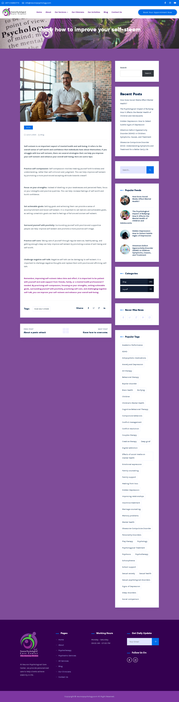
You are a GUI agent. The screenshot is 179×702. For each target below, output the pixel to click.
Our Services (60, 12)
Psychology (142, 541)
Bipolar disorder (129, 383)
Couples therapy (129, 435)
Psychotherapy (141, 554)
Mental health (128, 522)
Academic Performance (132, 345)
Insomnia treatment (131, 503)
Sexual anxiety (128, 573)
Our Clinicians (78, 12)
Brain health (127, 390)
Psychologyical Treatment (133, 548)
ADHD (124, 351)
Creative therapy (129, 441)
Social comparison (130, 599)
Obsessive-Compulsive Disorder (136, 528)
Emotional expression (132, 464)
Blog (106, 12)
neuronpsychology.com (87, 696)
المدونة (137, 289)
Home (39, 12)
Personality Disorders (131, 535)
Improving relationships (133, 496)
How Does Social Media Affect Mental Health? (141, 198)
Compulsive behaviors (132, 416)
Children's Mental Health (133, 403)
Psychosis (126, 554)
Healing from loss (130, 483)
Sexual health (145, 573)
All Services (63, 661)
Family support (129, 477)
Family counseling (130, 470)
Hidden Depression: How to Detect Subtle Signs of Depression (142, 233)
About (48, 12)
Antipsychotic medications (134, 358)
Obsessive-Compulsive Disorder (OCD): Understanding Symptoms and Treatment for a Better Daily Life (137, 146)
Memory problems (130, 515)
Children (126, 396)
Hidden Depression (130, 490)
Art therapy (127, 371)
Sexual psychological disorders (136, 580)
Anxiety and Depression (132, 364)
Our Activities (94, 12)
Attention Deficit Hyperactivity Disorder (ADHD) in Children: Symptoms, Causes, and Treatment (135, 133)
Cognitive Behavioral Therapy (135, 409)
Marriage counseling (131, 509)
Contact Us (117, 12)
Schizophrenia (128, 560)
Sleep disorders (129, 593)
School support (129, 567)
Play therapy (127, 541)
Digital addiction (129, 448)
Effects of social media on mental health (133, 456)
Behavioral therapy (130, 377)
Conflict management (131, 422)
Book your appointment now (157, 12)
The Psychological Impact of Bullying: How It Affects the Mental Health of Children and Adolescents (137, 112)
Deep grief (145, 441)
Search (123, 67)
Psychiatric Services (67, 655)
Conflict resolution (130, 428)
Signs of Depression (131, 586)
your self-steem (41, 309)
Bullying (141, 390)
